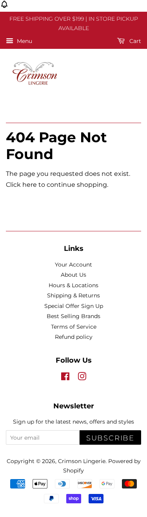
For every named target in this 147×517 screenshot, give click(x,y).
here (29, 184)
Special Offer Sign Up (73, 306)
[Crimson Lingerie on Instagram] (82, 378)
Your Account (73, 264)
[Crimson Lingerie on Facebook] (65, 378)
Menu (23, 41)
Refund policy (74, 337)
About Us (73, 275)
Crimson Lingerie (81, 461)
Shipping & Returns (73, 295)
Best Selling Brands (73, 316)
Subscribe (110, 438)
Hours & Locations (73, 285)
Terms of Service (73, 327)
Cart (134, 41)
